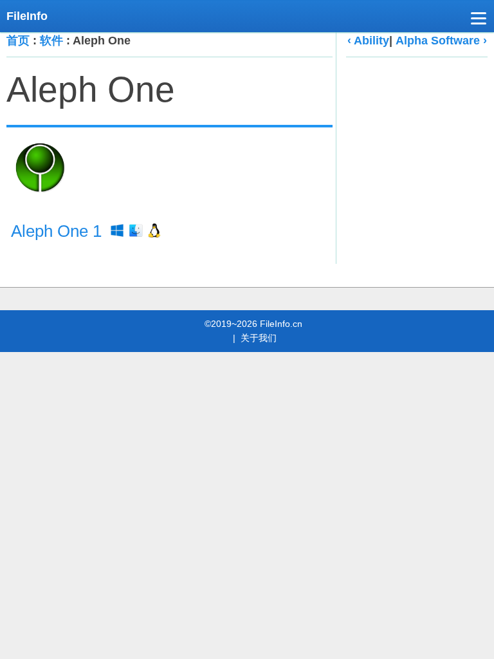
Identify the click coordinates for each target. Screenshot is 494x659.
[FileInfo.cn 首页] (32, 16)
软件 (51, 40)
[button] (478, 20)
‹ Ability (368, 40)
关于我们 (259, 338)
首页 (18, 40)
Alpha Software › (441, 40)
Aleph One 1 (58, 231)
